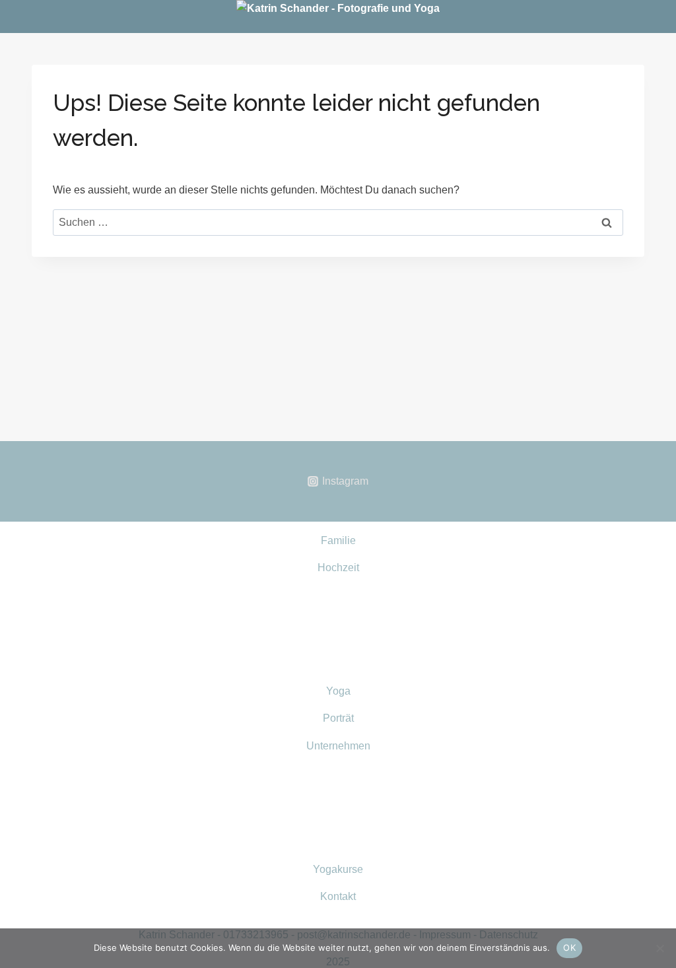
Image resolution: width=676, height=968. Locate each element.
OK (569, 947)
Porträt (338, 718)
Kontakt (338, 896)
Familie (338, 540)
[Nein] (659, 948)
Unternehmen (338, 745)
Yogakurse (338, 869)
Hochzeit (338, 567)
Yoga (338, 691)
